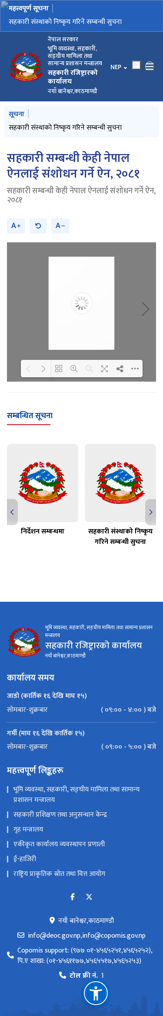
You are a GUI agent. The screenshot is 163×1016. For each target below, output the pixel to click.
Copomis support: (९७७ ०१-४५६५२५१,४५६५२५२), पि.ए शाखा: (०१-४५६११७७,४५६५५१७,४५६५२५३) (84, 956)
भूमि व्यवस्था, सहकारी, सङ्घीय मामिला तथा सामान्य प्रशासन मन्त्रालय (76, 795)
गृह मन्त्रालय (28, 829)
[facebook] (72, 897)
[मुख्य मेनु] (150, 66)
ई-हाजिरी (24, 859)
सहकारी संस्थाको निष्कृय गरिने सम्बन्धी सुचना (65, 22)
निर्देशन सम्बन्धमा (42, 531)
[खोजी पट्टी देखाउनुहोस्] (136, 65)
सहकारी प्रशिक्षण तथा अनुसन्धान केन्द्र (60, 815)
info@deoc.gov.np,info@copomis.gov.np (87, 936)
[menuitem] (81, 710)
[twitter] (89, 897)
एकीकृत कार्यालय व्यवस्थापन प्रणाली (59, 844)
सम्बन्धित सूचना (30, 415)
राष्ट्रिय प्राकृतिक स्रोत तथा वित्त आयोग (59, 874)
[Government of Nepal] (26, 66)
